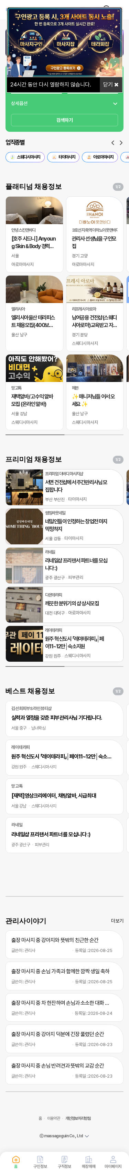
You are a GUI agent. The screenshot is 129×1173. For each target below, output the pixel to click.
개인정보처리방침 (77, 1118)
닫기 (108, 84)
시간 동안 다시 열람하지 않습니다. (50, 84)
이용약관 (53, 1118)
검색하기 (64, 120)
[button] (112, 142)
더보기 (117, 921)
